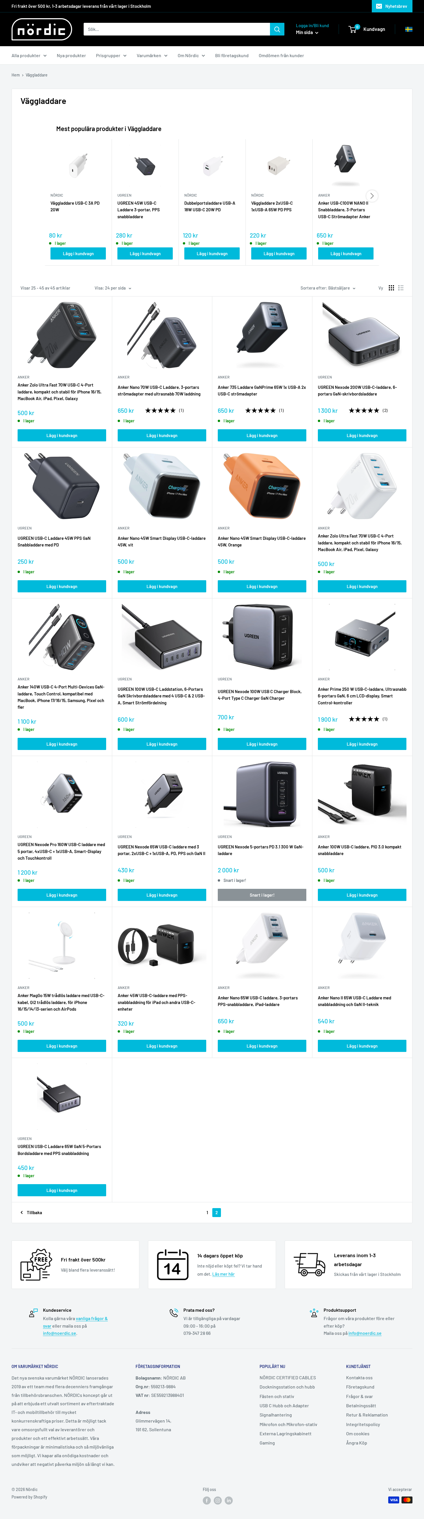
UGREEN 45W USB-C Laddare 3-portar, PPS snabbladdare (138, 209)
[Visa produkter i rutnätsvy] (391, 287)
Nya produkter (71, 55)
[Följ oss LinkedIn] (229, 1500)
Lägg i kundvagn (78, 253)
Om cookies (357, 1433)
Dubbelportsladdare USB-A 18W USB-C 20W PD (209, 206)
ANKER (23, 377)
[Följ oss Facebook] (207, 1500)
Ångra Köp (356, 1442)
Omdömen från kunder (281, 55)
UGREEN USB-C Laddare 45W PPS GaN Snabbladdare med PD (54, 541)
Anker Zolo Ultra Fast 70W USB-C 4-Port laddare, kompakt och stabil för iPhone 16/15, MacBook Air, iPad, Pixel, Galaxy (60, 391)
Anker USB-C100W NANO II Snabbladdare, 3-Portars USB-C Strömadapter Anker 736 (344, 210)
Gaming (267, 1442)
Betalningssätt (361, 1405)
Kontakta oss (359, 1377)
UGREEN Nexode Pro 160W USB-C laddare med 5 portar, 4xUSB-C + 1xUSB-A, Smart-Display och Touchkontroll (61, 851)
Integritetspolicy (363, 1424)
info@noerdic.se (59, 1333)
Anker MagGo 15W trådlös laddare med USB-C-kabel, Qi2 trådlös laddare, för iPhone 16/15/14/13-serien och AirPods (61, 1002)
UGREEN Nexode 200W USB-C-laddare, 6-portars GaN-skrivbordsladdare (357, 390)
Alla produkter (26, 55)
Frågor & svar (359, 1396)
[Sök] (277, 29)
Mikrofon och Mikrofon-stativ (288, 1424)
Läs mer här (223, 1274)
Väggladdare (37, 74)
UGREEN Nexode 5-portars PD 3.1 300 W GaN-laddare (260, 850)
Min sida (305, 32)
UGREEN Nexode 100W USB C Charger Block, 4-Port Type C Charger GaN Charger (260, 695)
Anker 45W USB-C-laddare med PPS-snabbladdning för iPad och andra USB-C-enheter (156, 1002)
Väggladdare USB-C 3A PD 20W (75, 206)
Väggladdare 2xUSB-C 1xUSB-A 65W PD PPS (272, 206)
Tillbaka (34, 1212)
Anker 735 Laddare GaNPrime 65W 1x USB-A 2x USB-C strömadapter (262, 390)
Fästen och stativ (277, 1396)
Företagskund (360, 1386)
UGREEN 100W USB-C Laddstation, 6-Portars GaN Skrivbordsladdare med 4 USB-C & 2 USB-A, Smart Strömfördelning (161, 695)
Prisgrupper (108, 55)
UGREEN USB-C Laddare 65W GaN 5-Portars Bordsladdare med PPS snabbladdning (59, 1150)
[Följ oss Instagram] (218, 1500)
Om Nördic (188, 55)
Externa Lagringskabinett (286, 1433)
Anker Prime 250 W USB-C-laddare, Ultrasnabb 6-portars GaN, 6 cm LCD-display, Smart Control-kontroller (362, 695)
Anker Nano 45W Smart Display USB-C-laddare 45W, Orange (262, 541)
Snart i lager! (262, 894)
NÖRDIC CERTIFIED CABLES (288, 1377)
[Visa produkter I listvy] (401, 287)
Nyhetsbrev (396, 6)
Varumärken (149, 55)
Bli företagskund (232, 55)
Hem (16, 74)
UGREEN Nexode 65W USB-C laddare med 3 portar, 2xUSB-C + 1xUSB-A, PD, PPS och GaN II (161, 850)
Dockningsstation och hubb (287, 1386)
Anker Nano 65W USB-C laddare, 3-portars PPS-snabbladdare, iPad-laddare (258, 1001)
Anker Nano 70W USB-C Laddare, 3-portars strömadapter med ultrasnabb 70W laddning (159, 390)
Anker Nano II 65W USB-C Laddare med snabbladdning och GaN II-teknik (354, 1001)
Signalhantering (276, 1414)
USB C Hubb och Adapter (284, 1405)
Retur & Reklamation (367, 1414)
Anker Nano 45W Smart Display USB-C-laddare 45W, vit (162, 541)
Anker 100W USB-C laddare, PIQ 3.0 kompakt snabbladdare (360, 850)
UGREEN (325, 377)
